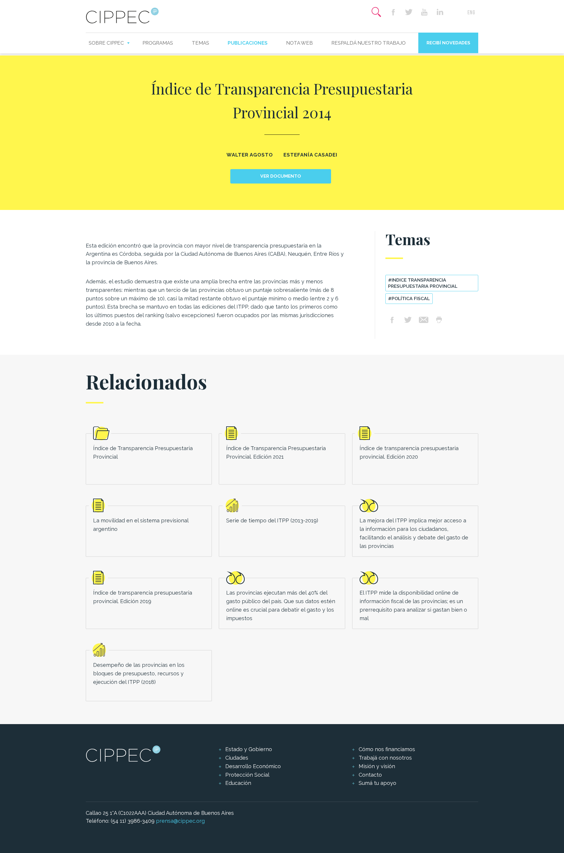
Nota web (299, 43)
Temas (200, 43)
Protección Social (247, 775)
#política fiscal (409, 298)
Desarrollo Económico (253, 766)
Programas (157, 43)
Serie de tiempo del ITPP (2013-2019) (272, 520)
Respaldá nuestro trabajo (368, 43)
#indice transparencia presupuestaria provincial (422, 283)
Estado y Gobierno (248, 749)
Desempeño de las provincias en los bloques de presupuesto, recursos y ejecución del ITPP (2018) (138, 673)
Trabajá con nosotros (385, 758)
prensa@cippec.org (180, 821)
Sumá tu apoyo (377, 783)
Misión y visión (377, 766)
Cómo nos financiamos (387, 749)
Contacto (370, 775)
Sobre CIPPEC (106, 43)
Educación (238, 783)
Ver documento (280, 176)
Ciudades (236, 758)
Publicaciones (248, 43)
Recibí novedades (448, 43)
